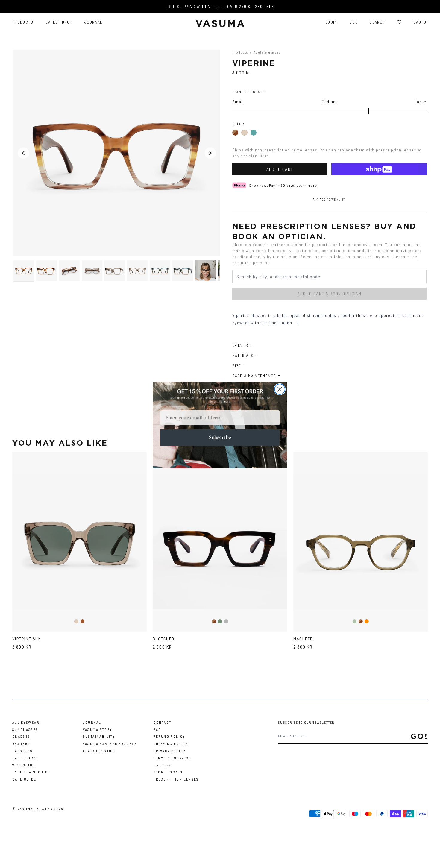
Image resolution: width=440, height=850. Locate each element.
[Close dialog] (279, 389)
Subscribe (220, 437)
